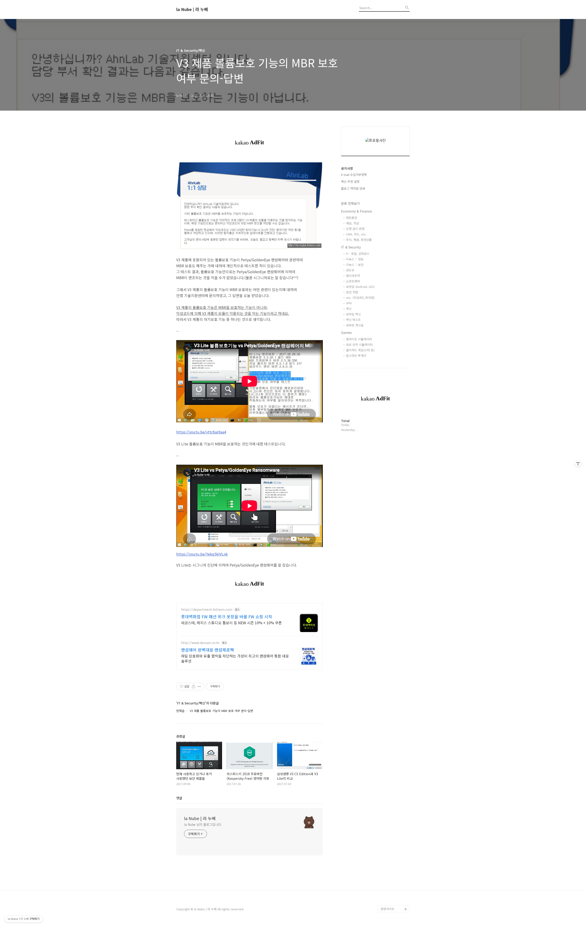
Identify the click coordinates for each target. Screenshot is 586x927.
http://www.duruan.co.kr (200, 643)
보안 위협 (352, 292)
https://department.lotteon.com (206, 609)
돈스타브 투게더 (356, 355)
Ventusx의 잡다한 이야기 (394, 869)
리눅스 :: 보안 (355, 264)
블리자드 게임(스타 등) (360, 350)
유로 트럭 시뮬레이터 (359, 344)
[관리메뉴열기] (578, 463)
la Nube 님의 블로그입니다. (203, 824)
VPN (349, 303)
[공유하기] (193, 686)
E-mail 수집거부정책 (354, 174)
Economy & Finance (356, 211)
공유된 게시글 (355, 325)
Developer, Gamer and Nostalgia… (394, 825)
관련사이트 (387, 909)
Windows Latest (392, 733)
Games (346, 332)
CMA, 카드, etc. (356, 234)
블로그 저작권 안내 (353, 188)
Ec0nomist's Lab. (392, 850)
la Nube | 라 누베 (192, 9)
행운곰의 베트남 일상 (394, 858)
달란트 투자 (388, 902)
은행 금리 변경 (355, 228)
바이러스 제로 (389, 704)
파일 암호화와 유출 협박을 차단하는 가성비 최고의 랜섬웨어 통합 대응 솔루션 (235, 658)
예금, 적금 (352, 223)
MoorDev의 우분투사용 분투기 (394, 810)
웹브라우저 (353, 275)
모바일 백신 (353, 314)
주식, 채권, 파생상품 (359, 239)
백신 (349, 308)
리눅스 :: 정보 (355, 259)
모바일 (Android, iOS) (360, 286)
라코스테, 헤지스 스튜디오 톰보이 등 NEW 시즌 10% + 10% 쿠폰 (231, 622)
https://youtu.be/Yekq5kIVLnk (202, 554)
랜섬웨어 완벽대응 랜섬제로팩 (207, 649)
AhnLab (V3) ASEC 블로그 (395, 773)
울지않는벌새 (389, 755)
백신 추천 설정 (350, 181)
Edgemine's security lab (395, 839)
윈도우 (350, 270)
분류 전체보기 (350, 203)
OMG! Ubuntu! (390, 718)
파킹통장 (351, 217)
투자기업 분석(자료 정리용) (394, 883)
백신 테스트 (353, 319)
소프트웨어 (353, 281)
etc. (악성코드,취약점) (360, 297)
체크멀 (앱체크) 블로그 (395, 762)
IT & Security (351, 247)
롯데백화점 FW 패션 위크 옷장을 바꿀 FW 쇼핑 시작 (226, 616)
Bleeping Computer (394, 711)
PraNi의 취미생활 (392, 799)
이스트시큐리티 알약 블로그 (394, 744)
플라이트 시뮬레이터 (359, 339)
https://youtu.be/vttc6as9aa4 (201, 432)
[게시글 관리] (199, 686)
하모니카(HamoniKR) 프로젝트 (394, 788)
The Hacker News (393, 726)
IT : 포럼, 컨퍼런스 (357, 253)
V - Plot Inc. (389, 894)
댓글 (179, 798)
